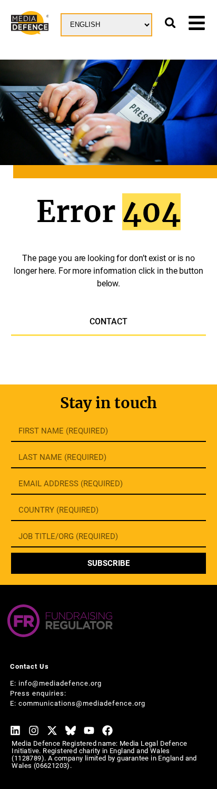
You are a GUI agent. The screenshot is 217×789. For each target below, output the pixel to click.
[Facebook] (107, 730)
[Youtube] (89, 730)
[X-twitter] (52, 730)
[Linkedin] (15, 730)
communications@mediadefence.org (81, 703)
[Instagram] (33, 730)
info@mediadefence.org (60, 683)
